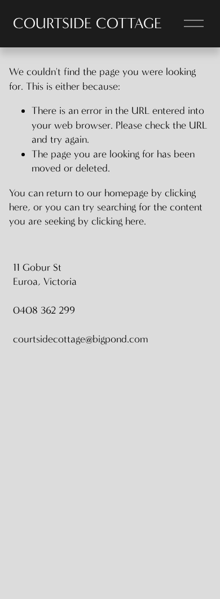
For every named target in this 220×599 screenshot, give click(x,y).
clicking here (117, 221)
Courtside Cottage (87, 23)
